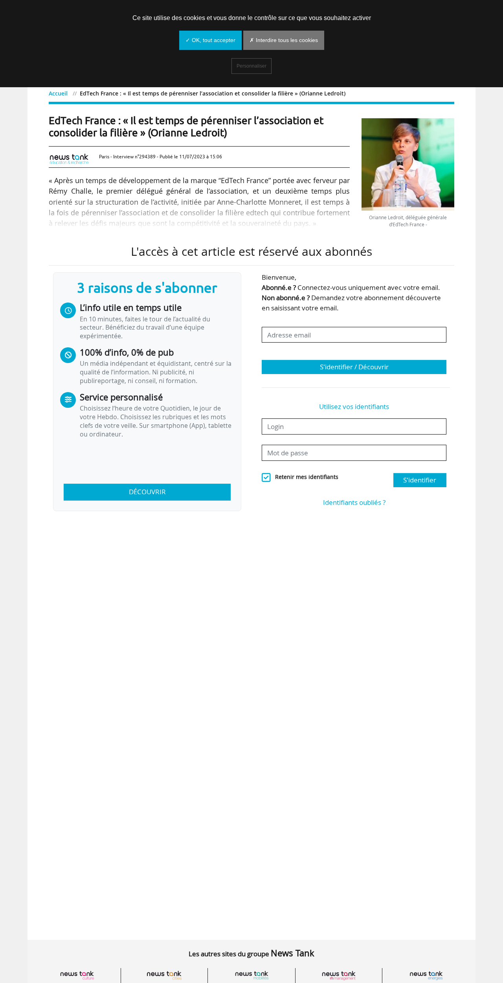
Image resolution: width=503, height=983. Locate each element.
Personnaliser (251, 66)
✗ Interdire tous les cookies (284, 40)
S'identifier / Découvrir (354, 366)
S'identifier (419, 479)
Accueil (58, 93)
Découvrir (147, 491)
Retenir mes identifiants (306, 476)
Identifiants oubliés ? (354, 502)
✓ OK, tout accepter (210, 40)
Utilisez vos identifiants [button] (354, 406)
